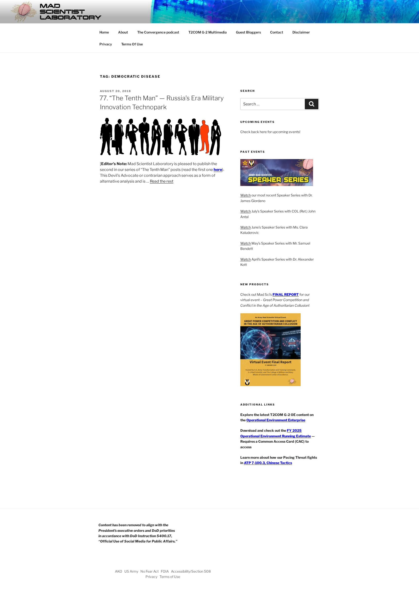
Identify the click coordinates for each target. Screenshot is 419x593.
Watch (245, 195)
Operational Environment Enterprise (275, 420)
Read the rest (161, 181)
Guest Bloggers (248, 32)
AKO (118, 571)
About (123, 32)
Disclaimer (301, 32)
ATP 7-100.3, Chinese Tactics (268, 463)
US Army (131, 571)
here (218, 169)
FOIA (165, 571)
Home (104, 32)
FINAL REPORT (286, 294)
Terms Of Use (132, 44)
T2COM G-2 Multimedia (207, 32)
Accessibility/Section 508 (191, 571)
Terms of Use (170, 577)
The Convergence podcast (158, 32)
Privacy (105, 44)
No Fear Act (149, 571)
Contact (276, 32)
